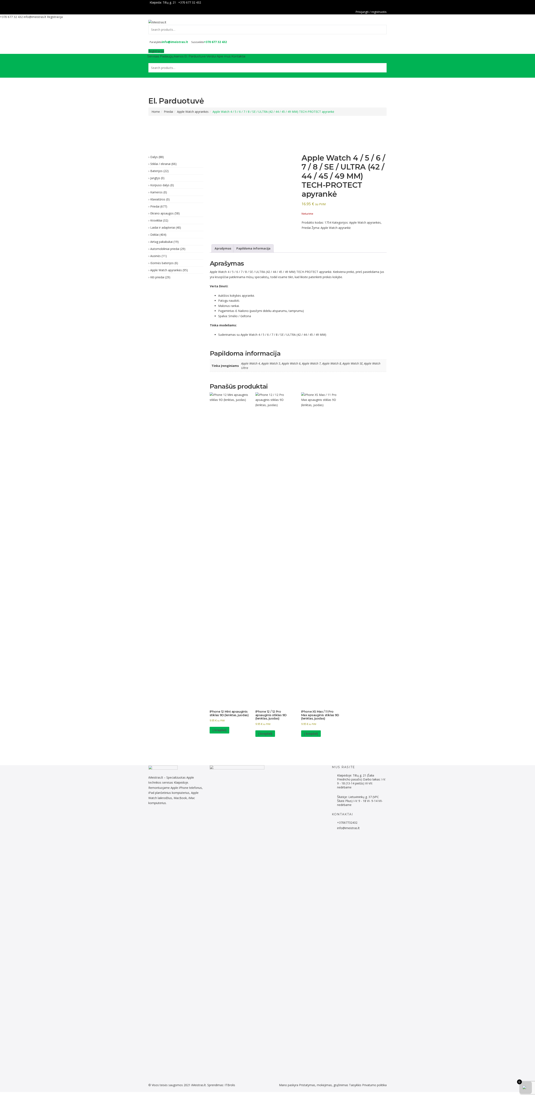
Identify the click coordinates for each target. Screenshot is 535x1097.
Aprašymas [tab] (223, 248)
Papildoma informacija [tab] (253, 248)
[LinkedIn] (163, 816)
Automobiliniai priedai (164, 249)
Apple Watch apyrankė (336, 228)
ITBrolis (230, 1085)
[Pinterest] (170, 816)
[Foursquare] (172, 816)
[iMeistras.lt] (157, 22)
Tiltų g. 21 (169, 2)
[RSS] (188, 816)
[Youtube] (177, 816)
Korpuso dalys (159, 185)
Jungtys (155, 178)
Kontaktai (238, 56)
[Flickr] (152, 816)
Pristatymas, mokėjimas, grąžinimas (323, 1085)
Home (156, 112)
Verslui (211, 56)
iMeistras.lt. (198, 1085)
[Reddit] (154, 816)
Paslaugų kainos (171, 56)
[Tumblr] (175, 816)
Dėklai (154, 235)
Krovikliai (156, 220)
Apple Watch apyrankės (193, 112)
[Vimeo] (179, 816)
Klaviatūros (157, 199)
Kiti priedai (157, 277)
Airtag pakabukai (161, 242)
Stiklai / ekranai (160, 164)
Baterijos (156, 171)
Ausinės (155, 256)
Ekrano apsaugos (162, 213)
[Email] (186, 816)
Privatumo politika (374, 1085)
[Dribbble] (165, 816)
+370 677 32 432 (189, 2)
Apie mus (224, 56)
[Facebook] (385, 2)
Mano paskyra (288, 1085)
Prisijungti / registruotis (371, 12)
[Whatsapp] (156, 816)
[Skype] (182, 816)
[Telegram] (159, 816)
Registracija (55, 17)
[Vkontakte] (184, 816)
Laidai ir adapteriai (162, 227)
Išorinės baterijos (162, 263)
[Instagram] (168, 816)
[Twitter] (161, 816)
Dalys (154, 157)
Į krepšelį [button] (219, 730)
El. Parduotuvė (195, 56)
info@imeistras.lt (35, 17)
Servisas (153, 56)
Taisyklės (355, 1085)
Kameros (156, 192)
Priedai (168, 112)
